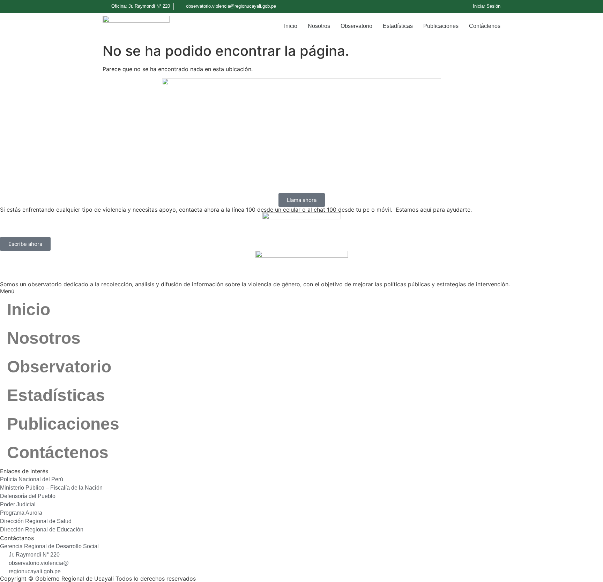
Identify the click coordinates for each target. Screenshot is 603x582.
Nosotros (319, 26)
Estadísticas (398, 26)
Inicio (290, 26)
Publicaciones (441, 26)
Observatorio (356, 26)
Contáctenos (484, 26)
